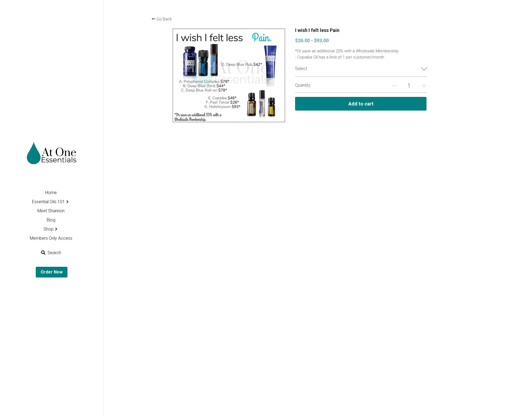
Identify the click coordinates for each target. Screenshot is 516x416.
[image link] (51, 157)
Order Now (52, 272)
